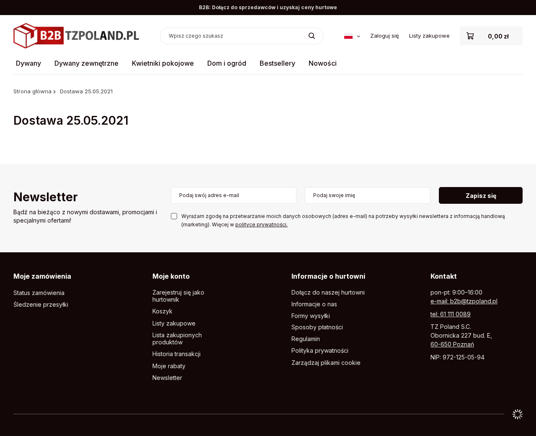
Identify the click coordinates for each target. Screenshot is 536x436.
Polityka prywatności (319, 350)
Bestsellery (277, 63)
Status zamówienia (38, 293)
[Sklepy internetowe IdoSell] (518, 414)
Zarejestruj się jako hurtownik (178, 296)
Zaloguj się (384, 35)
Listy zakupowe (429, 35)
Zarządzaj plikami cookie (326, 362)
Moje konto (171, 276)
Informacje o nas (314, 304)
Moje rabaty (169, 366)
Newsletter (45, 197)
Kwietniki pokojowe (163, 63)
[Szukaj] (311, 36)
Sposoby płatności (317, 327)
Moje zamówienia (42, 276)
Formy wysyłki (310, 316)
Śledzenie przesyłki (40, 304)
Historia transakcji (176, 354)
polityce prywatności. (261, 224)
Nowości (323, 63)
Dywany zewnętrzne (86, 63)
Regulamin (305, 339)
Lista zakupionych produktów (177, 339)
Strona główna (32, 91)
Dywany (28, 63)
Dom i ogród (226, 63)
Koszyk (162, 311)
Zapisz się (481, 195)
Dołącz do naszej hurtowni (328, 292)
